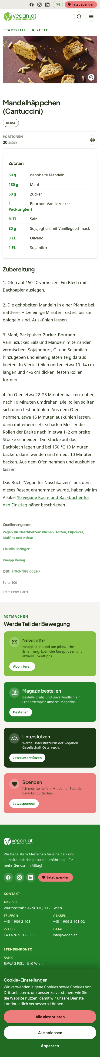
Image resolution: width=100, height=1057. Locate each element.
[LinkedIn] (47, 4)
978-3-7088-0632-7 (25, 571)
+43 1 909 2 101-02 (69, 921)
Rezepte (40, 30)
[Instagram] (39, 4)
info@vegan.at (65, 934)
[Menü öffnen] (91, 16)
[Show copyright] (91, 77)
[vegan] (18, 841)
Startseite (15, 30)
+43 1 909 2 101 (17, 921)
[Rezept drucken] (92, 140)
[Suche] (79, 16)
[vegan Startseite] (20, 16)
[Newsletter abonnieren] (58, 4)
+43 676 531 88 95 (19, 934)
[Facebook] (31, 4)
